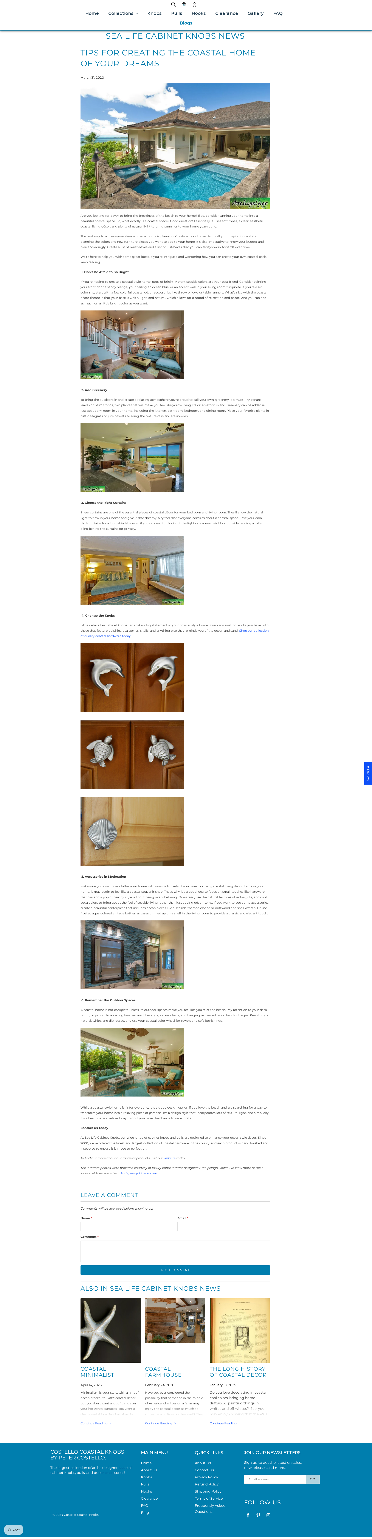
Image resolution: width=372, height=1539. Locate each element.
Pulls (176, 13)
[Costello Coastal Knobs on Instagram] (268, 1515)
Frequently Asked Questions (210, 1509)
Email (182, 1218)
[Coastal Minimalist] (111, 1330)
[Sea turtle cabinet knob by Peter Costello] (132, 790)
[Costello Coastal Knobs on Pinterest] (258, 1515)
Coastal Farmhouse (163, 1372)
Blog (145, 1513)
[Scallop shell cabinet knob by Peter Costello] (132, 867)
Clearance (226, 13)
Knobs (154, 13)
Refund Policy (207, 1484)
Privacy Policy (206, 1477)
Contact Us (204, 1470)
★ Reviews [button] (368, 773)
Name (86, 1218)
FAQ (278, 13)
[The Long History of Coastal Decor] (240, 1330)
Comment (90, 1237)
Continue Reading (94, 1423)
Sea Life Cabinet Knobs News (175, 36)
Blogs (186, 23)
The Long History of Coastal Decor (238, 1372)
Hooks (199, 13)
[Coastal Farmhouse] (175, 1330)
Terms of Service (209, 1498)
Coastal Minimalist (97, 1372)
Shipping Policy (208, 1491)
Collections (120, 13)
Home (92, 13)
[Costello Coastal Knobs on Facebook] (248, 1515)
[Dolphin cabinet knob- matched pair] (132, 713)
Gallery (256, 13)
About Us (149, 1470)
